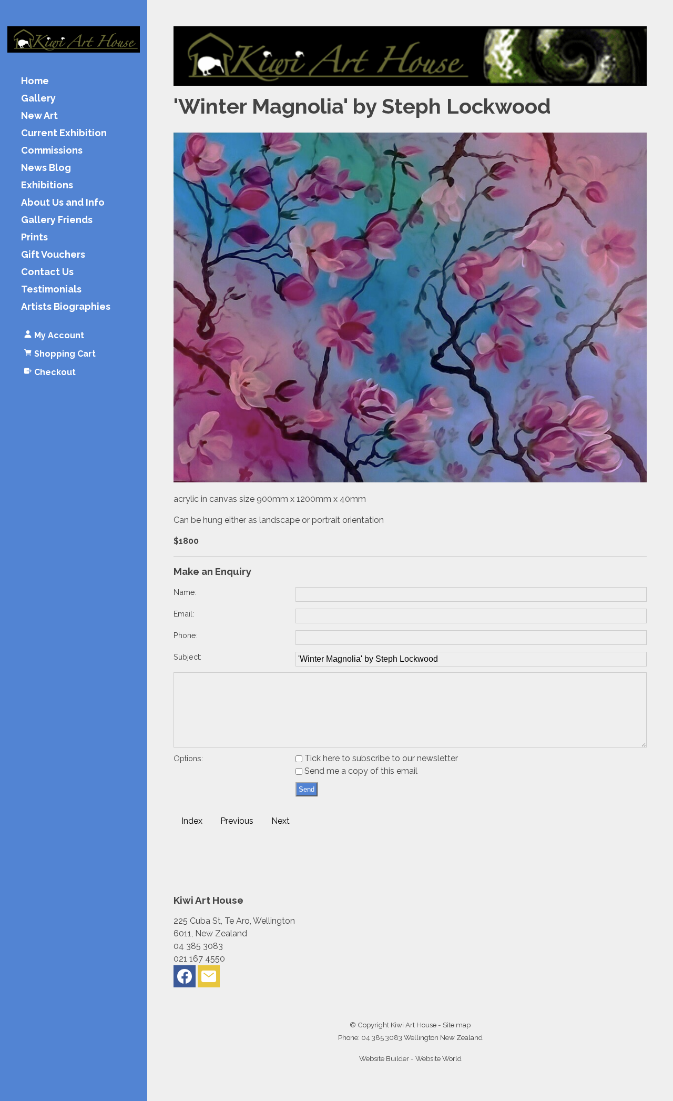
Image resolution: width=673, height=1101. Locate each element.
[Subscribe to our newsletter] (209, 979)
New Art (39, 116)
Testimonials (51, 290)
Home (35, 81)
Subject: (187, 656)
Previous (236, 821)
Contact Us (47, 272)
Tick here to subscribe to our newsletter (380, 758)
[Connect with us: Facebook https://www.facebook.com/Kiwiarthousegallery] (185, 979)
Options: (188, 758)
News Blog (46, 168)
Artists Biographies (65, 307)
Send (306, 789)
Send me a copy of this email (359, 771)
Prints (34, 238)
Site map (457, 1025)
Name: (185, 592)
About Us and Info (63, 203)
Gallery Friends (57, 220)
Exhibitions (47, 185)
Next (280, 821)
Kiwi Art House (413, 1025)
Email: (184, 613)
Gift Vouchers (53, 255)
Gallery (38, 99)
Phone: (186, 635)
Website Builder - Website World (410, 1058)
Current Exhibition (64, 133)
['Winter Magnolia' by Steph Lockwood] (410, 479)
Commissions (52, 151)
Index (191, 821)
